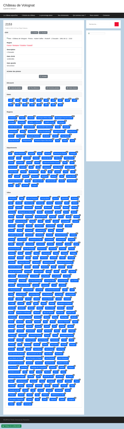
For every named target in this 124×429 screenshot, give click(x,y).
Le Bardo (63, 285)
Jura (50, 171)
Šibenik (48, 371)
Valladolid (59, 390)
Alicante (19, 202)
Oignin (75, 321)
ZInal (19, 403)
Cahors (56, 221)
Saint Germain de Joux (35, 353)
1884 (40, 100)
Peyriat (47, 335)
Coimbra (74, 234)
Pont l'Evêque (43, 339)
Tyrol (58, 140)
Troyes (26, 390)
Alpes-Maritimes (20, 153)
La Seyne (23, 280)
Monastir (37, 312)
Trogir (72, 385)
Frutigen (74, 253)
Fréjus (56, 253)
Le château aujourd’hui (10, 15)
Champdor (29, 230)
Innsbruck (45, 266)
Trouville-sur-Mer (14, 390)
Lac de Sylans (63, 280)
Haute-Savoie (70, 167)
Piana (55, 335)
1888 (68, 100)
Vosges (35, 185)
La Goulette (57, 275)
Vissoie (30, 399)
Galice (23, 131)
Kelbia (49, 271)
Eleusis (72, 248)
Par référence (35, 88)
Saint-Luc (39, 362)
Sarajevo (53, 367)
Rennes (37, 344)
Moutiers (74, 317)
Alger (11, 202)
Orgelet (71, 326)
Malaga (52, 303)
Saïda (29, 349)
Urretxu (41, 390)
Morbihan (45, 176)
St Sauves (60, 376)
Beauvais (12, 211)
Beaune (75, 207)
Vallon (68, 390)
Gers (39, 167)
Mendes (32, 307)
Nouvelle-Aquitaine (34, 135)
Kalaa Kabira (39, 271)
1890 (11, 104)
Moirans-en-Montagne (24, 312)
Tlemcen (39, 385)
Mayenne (35, 176)
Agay (22, 198)
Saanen (21, 349)
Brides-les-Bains (21, 221)
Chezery (50, 234)
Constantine (50, 239)
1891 (18, 104)
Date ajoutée (11, 63)
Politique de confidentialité (12, 426)
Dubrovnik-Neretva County (51, 162)
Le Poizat (40, 289)
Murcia (11, 135)
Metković (61, 307)
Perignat (72, 330)
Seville (39, 371)
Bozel (61, 216)
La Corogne (35, 275)
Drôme (37, 162)
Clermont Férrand (62, 234)
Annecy (50, 202)
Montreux (38, 317)
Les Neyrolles (71, 294)
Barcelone (48, 207)
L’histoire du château (28, 15)
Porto (72, 339)
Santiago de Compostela (39, 367)
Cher (19, 157)
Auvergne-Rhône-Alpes (45, 117)
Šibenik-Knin (72, 180)
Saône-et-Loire (39, 180)
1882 (25, 100)
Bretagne (16, 45)
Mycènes (20, 321)
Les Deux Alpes (35, 294)
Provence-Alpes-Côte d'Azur (44, 140)
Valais (65, 140)
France (9, 45)
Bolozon (20, 216)
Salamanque (13, 367)
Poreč (64, 339)
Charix (51, 230)
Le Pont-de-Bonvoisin (53, 289)
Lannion (36, 285)
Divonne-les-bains (15, 248)
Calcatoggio (66, 221)
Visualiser (44, 32)
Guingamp (37, 262)
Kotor (64, 271)
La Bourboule (23, 275)
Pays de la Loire (14, 140)
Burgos (33, 221)
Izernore (62, 266)
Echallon (63, 248)
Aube (40, 153)
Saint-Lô (30, 362)
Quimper (28, 344)
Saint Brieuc (38, 349)
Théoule (69, 381)
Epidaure (12, 253)
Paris (40, 330)
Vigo (38, 394)
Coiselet (12, 239)
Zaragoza (71, 399)
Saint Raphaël (50, 358)
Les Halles (59, 294)
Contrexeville (61, 239)
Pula (20, 344)
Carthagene (40, 225)
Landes (58, 171)
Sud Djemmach (23, 381)
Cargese (12, 225)
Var (18, 185)
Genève (12, 257)
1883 (32, 100)
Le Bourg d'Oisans (15, 289)
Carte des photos (16, 88)
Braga (69, 216)
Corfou (11, 243)
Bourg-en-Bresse (41, 216)
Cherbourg (40, 234)
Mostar (55, 317)
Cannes (76, 221)
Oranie (55, 135)
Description (11, 49)
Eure (73, 162)
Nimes (53, 321)
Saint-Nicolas (50, 362)
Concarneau (22, 239)
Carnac (21, 225)
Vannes (22, 394)
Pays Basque (66, 135)
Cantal (11, 157)
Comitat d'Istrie (30, 126)
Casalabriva (51, 225)
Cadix (41, 221)
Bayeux (66, 207)
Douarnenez (42, 248)
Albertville (65, 198)
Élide (65, 162)
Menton (40, 307)
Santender (24, 367)
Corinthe (20, 243)
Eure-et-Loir (13, 167)
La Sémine (13, 280)
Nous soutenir (94, 15)
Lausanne (45, 285)
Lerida (11, 294)
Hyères (36, 266)
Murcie (11, 321)
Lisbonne (20, 298)
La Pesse (67, 275)
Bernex (74, 211)
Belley (40, 211)
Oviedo (12, 330)
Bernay (58, 211)
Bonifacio (29, 216)
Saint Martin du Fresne (16, 358)
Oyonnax (21, 330)
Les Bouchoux (22, 294)
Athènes (75, 202)
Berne (66, 211)
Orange (62, 326)
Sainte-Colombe (63, 362)
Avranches (29, 207)
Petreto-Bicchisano (36, 335)
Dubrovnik (53, 248)
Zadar (45, 399)
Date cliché (11, 56)
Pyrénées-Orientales (16, 180)
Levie (11, 298)
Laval (54, 285)
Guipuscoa (47, 167)
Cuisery (69, 243)
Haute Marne (58, 167)
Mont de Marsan (49, 312)
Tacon (42, 381)
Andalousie (13, 117)
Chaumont (30, 234)
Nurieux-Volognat (64, 321)
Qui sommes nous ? (79, 15)
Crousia (60, 243)
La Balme (12, 275)
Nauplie (38, 321)
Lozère (17, 176)
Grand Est (32, 131)
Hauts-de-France (59, 131)
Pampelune (31, 330)
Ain (10, 153)
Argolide (32, 153)
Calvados (73, 153)
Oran (55, 326)
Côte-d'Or (58, 157)
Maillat (44, 303)
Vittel (38, 399)
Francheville (47, 253)
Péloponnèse (27, 140)
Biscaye (48, 153)
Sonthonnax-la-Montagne (17, 376)
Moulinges (64, 317)
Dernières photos (54, 88)
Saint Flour (61, 349)
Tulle (33, 390)
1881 (18, 100)
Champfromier (41, 230)
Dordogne (20, 162)
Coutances (41, 243)
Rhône (28, 180)
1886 (54, 100)
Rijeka (45, 344)
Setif (32, 371)
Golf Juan (44, 257)
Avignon (19, 207)
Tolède (48, 385)
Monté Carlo (71, 312)
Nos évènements (63, 15)
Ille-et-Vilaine (34, 171)
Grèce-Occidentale (45, 131)
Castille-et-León (50, 122)
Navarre (54, 176)
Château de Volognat (19, 5)
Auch (11, 207)
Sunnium (34, 381)
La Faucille (46, 275)
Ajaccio (56, 198)
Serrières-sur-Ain (14, 371)
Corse (58, 126)
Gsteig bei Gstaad (24, 262)
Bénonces (49, 211)
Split (39, 376)
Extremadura (13, 131)
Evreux (29, 253)
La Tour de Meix (50, 280)
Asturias (32, 117)
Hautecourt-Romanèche (66, 262)
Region (9, 43)
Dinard (11, 162)
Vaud (73, 140)
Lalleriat (12, 285)
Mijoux (11, 312)
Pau (64, 330)
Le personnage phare (45, 15)
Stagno (12, 381)
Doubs (29, 162)
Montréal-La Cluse (26, 317)
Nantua (29, 321)
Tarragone (51, 381)
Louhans (68, 298)
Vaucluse (26, 185)
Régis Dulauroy (23, 28)
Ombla (47, 326)
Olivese (12, 326)
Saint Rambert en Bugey (35, 358)
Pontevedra (55, 339)
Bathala (58, 207)
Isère (44, 171)
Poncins (20, 339)
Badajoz (39, 207)
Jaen (70, 266)
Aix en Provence (32, 198)
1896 (54, 104)
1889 (75, 100)
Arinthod (59, 202)
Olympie (39, 326)
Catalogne (62, 122)
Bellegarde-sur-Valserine (27, 211)
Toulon (56, 385)
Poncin (12, 339)
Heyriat (28, 266)
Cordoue (72, 239)
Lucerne (21, 303)
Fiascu (37, 253)
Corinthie (27, 157)
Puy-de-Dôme (72, 176)
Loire (73, 171)
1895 (47, 104)
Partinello (48, 330)
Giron (36, 257)
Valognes (12, 394)
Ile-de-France (72, 131)
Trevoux (64, 385)
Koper (57, 271)
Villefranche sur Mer (58, 394)
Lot (10, 176)
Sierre (56, 371)
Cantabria (22, 122)
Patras (57, 330)
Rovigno (73, 344)
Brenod (77, 216)
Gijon (28, 257)
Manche (26, 176)
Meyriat (70, 307)
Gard (32, 167)
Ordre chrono (73, 88)
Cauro (60, 225)
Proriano (12, 344)
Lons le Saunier (48, 298)
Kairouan (28, 271)
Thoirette (12, 385)
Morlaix (47, 317)
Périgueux (12, 335)
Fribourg (65, 253)
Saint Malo (49, 353)
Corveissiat (30, 243)
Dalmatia (67, 126)
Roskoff (29, 45)
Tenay (60, 381)
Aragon (23, 117)
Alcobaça (75, 198)
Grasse (63, 257)
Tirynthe (30, 385)
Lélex (65, 289)
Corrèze (37, 157)
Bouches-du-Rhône (60, 153)
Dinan (76, 243)
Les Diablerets (48, 294)
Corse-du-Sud (47, 157)
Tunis (11, 185)
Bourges (53, 216)
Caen (48, 221)
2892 (61, 104)
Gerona (21, 257)
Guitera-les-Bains (49, 262)
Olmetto (30, 326)
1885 (47, 100)
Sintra (63, 371)
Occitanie (47, 135)
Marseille (12, 307)
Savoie (62, 180)
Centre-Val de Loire (15, 126)
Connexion (106, 15)
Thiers (77, 381)
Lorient (59, 298)
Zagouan (54, 399)
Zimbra (12, 403)
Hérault (24, 171)
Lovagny (12, 303)
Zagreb (62, 399)
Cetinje (20, 230)
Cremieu (51, 243)
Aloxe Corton (29, 202)
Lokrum (37, 298)
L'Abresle (73, 271)
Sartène (62, 367)
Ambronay (41, 202)
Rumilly (12, 349)
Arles (67, 202)
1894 (40, 104)
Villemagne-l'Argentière (16, 399)
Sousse (31, 376)
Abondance (13, 198)
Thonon (21, 385)
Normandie (21, 135)
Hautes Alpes (13, 171)
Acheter (35, 32)
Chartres (60, 230)
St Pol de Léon (49, 376)
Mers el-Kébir (50, 307)
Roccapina (55, 344)
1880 (11, 100)
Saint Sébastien (63, 358)
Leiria (66, 171)
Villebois (46, 394)
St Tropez (70, 376)
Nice (46, 321)
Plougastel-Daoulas (67, 335)
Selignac (71, 367)
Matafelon (22, 307)
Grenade (72, 257)
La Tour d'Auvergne (36, 280)
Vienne (30, 394)
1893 (32, 104)
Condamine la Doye (36, 239)
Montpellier (13, 317)
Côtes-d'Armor (70, 157)
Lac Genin (75, 280)
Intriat (54, 266)
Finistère (23, 45)
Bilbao (11, 216)
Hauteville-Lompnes (15, 266)
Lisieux (29, 298)
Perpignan (23, 335)
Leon (73, 289)
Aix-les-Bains (45, 198)
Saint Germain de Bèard (17, 353)
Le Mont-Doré (29, 289)
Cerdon (12, 230)
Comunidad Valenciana (45, 126)
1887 (61, 100)
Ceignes (69, 225)
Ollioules (21, 326)
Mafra (36, 303)
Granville (54, 257)
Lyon (29, 303)
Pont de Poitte (31, 339)
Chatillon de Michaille (16, 234)
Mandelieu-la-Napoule (65, 303)
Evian (21, 253)
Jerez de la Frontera (15, 271)
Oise (62, 176)
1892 (25, 104)
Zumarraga (28, 403)
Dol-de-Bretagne (29, 248)
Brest (11, 221)
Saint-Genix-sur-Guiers (16, 362)
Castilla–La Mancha (35, 122)
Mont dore (60, 312)
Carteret (30, 225)
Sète (25, 371)
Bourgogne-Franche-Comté (64, 117)
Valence (50, 390)
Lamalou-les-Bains (24, 285)
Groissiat (12, 262)
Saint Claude (50, 349)
